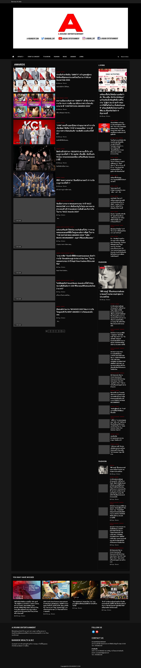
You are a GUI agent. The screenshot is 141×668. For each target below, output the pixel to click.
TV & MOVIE (46, 56)
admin (65, 83)
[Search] (118, 56)
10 (60, 331)
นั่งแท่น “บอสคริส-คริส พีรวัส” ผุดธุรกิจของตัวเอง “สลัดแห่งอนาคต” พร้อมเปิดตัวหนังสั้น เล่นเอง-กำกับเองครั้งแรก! (118, 217)
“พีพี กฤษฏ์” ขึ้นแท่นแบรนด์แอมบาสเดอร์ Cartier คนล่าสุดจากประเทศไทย (112, 294)
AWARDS (73, 56)
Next (63, 331)
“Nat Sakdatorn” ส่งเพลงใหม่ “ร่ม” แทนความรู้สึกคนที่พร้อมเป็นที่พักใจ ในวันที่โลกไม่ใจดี (85, 603)
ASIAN (57, 98)
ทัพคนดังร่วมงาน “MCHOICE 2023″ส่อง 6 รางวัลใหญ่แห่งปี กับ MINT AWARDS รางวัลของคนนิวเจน (75, 312)
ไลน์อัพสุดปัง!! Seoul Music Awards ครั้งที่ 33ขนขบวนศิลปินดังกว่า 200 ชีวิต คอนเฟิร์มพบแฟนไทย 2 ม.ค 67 (75, 286)
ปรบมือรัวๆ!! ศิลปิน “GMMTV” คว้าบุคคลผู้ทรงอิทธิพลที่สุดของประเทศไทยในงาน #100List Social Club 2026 (74, 77)
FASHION (56, 56)
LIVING (81, 56)
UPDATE (20, 56)
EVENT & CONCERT (34, 56)
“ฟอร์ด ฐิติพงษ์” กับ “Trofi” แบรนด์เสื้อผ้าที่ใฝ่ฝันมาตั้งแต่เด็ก (118, 410)
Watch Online (124, 56)
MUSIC (65, 56)
